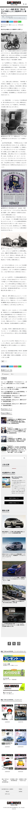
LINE (20, 21)
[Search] (24, 458)
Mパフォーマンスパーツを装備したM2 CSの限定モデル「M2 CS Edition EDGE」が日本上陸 (13, 602)
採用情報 (20, 791)
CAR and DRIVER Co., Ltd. (14, 807)
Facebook (4, 21)
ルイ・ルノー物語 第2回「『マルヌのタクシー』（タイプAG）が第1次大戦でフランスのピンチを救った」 (14, 383)
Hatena (11, 21)
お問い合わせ (7, 793)
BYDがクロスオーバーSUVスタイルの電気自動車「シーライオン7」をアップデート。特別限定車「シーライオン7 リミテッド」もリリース (13, 555)
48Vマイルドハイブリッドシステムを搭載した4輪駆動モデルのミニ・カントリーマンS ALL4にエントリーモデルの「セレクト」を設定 (14, 579)
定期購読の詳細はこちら (14, 502)
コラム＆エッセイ (14, 24)
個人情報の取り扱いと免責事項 (7, 789)
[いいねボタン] (2, 361)
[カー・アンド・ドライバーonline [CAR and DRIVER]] (14, 3)
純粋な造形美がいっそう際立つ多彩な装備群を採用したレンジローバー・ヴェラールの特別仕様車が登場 (13, 532)
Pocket (16, 21)
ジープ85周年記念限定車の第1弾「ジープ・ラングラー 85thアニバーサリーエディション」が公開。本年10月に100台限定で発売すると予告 (13, 625)
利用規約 (20, 789)
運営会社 (7, 791)
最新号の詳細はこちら (14, 498)
